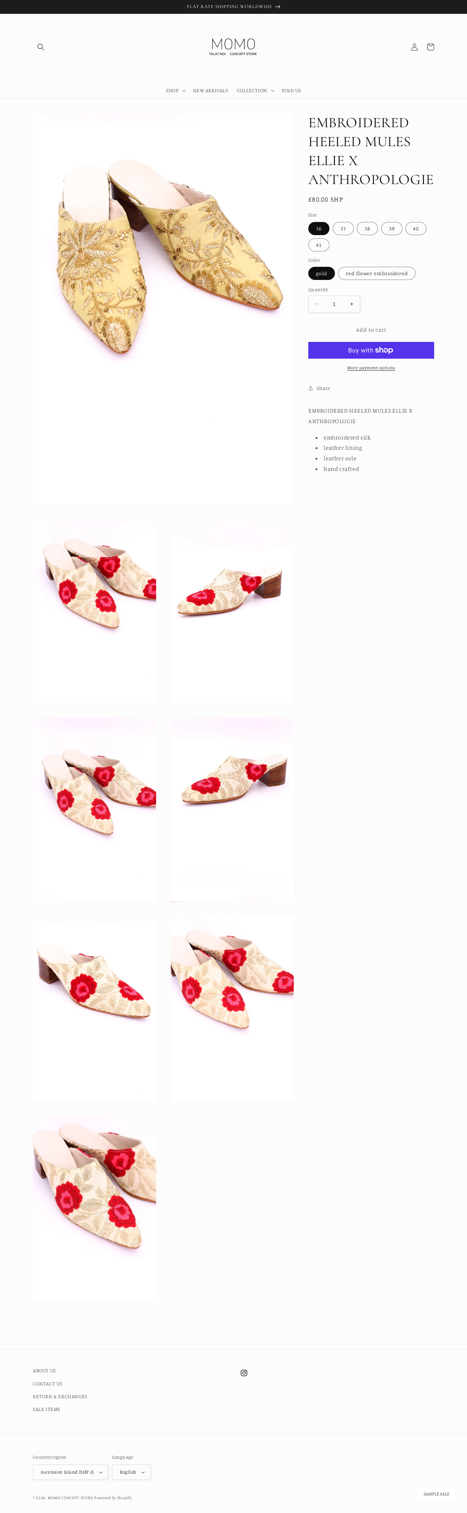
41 (319, 245)
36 (319, 228)
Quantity (318, 289)
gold (321, 273)
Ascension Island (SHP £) (67, 1472)
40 (416, 228)
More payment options (371, 367)
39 (392, 228)
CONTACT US (47, 1383)
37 (343, 228)
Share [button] (324, 388)
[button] (41, 47)
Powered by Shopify (113, 1497)
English (128, 1472)
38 (367, 228)
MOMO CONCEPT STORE (70, 1497)
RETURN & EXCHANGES (60, 1396)
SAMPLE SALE (436, 1494)
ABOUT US (44, 1370)
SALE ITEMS (46, 1409)
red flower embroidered (377, 273)
